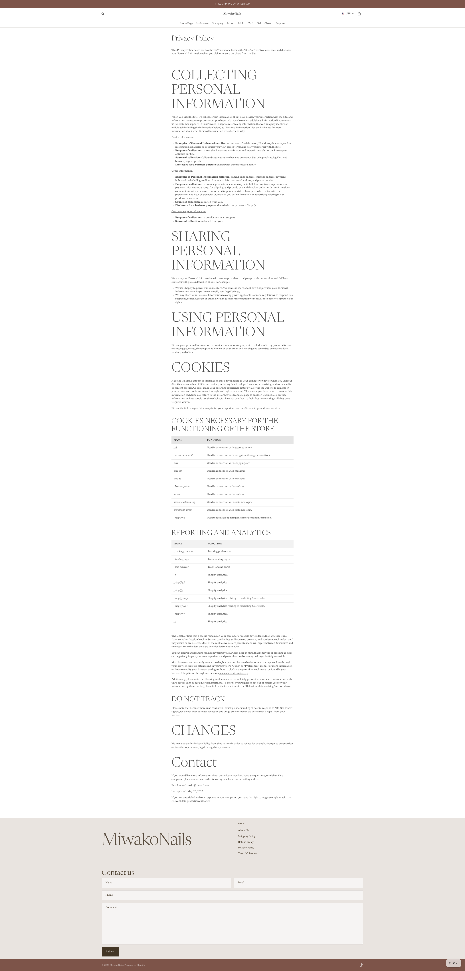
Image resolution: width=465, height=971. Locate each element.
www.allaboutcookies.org (233, 673)
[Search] (103, 14)
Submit (110, 951)
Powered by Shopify (134, 965)
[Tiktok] (361, 965)
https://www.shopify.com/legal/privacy (218, 292)
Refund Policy (246, 842)
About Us (243, 830)
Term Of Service (247, 853)
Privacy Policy (246, 848)
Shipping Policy (247, 836)
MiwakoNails (116, 965)
